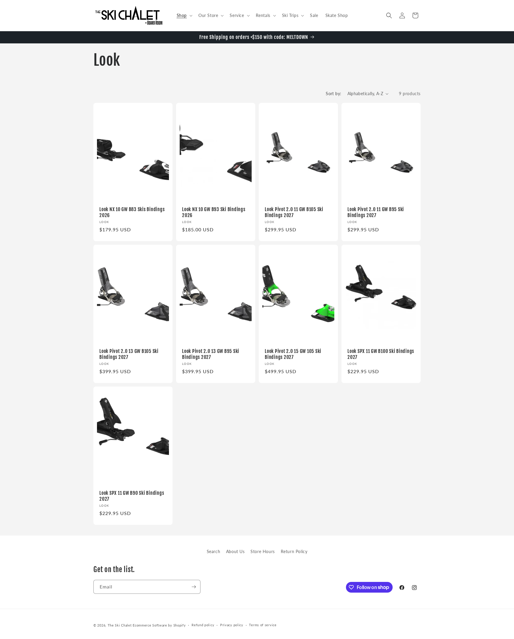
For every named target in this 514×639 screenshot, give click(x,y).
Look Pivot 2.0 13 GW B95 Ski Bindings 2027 (210, 354)
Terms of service (262, 625)
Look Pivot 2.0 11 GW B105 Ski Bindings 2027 (294, 212)
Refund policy (203, 625)
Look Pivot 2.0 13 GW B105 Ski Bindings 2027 (129, 354)
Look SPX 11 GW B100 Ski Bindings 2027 (380, 354)
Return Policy (294, 551)
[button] (184, 15)
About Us (235, 551)
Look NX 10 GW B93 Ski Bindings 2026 (213, 212)
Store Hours (262, 551)
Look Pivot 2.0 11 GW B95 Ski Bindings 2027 (375, 212)
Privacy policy (231, 625)
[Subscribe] (193, 587)
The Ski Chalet (120, 625)
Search (213, 551)
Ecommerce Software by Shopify (159, 625)
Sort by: (333, 93)
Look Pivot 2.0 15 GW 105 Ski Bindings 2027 (293, 354)
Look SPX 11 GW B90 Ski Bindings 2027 (131, 496)
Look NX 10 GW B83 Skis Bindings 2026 (131, 212)
